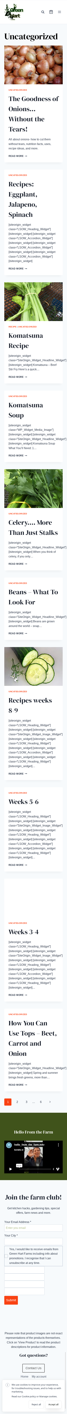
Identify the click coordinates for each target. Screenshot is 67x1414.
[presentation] (33, 65)
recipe (12, 327)
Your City (11, 1235)
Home (24, 1376)
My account (39, 1376)
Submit (11, 1300)
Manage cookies (48, 1396)
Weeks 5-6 (24, 801)
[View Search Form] (43, 12)
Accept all (53, 1404)
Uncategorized (18, 90)
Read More (18, 156)
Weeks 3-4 (24, 931)
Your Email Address (17, 1222)
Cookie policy (29, 1396)
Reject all (36, 1404)
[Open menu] (59, 12)
